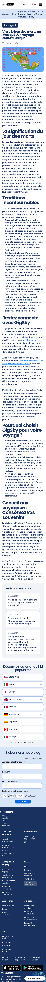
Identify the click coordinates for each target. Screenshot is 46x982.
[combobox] (32, 4)
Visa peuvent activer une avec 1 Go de (22, 362)
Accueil (5, 14)
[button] (24, 4)
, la (31, 340)
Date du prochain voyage (15, 791)
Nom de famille (9, 781)
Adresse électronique (14, 762)
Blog (14, 14)
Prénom (6, 772)
